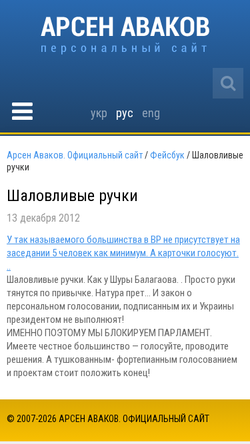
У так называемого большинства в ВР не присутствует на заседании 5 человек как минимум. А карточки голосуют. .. (123, 253)
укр (99, 113)
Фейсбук (167, 155)
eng (151, 113)
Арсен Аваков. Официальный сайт (125, 36)
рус (124, 113)
